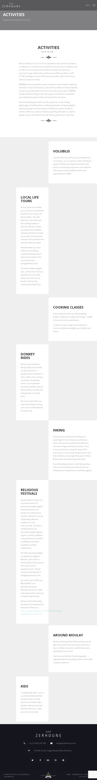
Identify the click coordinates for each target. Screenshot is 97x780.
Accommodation (77, 774)
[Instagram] (56, 760)
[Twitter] (33, 760)
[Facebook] (40, 760)
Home (68, 774)
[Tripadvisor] (48, 760)
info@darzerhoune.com (66, 743)
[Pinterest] (64, 760)
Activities (82, 777)
